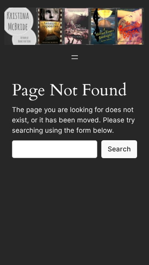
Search (119, 149)
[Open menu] (74, 57)
